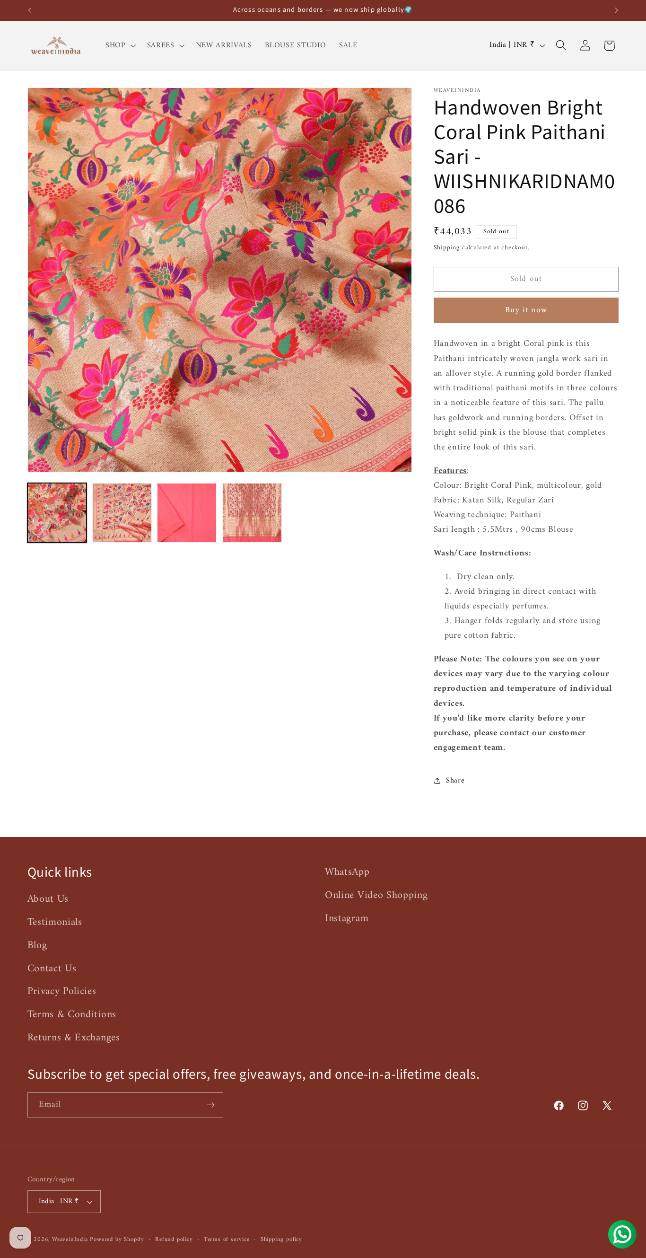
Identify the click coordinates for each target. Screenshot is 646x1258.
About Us (48, 899)
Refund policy (173, 1239)
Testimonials (54, 922)
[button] (119, 45)
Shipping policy (281, 1239)
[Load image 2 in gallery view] (122, 513)
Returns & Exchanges (73, 1037)
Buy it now (526, 310)
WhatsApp (347, 872)
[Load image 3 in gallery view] (187, 513)
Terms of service (227, 1239)
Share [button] (455, 780)
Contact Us (52, 968)
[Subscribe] (211, 1105)
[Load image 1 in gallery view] (57, 513)
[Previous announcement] (29, 10)
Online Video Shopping (376, 895)
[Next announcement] (616, 10)
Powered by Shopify (117, 1239)
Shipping (447, 247)
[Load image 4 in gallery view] (252, 513)
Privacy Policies (61, 991)
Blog (37, 945)
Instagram (346, 918)
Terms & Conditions (71, 1014)
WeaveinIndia (70, 1239)
